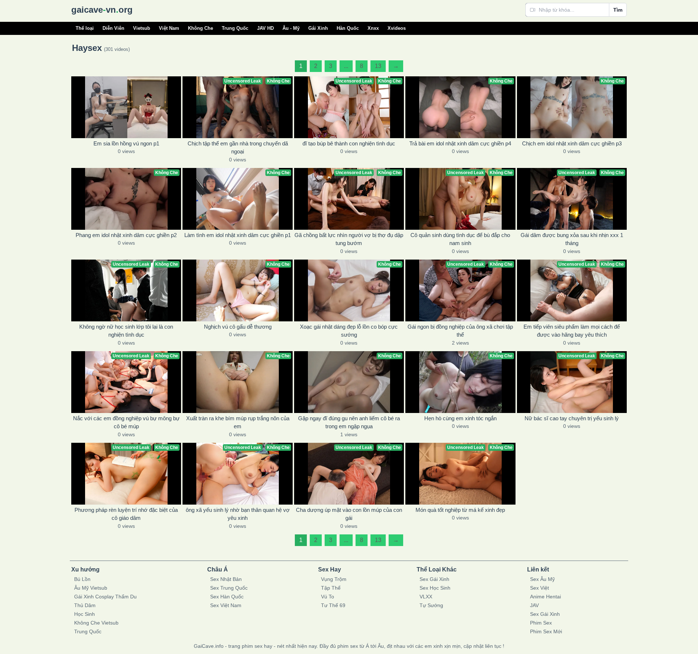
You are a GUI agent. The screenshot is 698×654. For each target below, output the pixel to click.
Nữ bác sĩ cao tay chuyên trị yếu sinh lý (572, 418)
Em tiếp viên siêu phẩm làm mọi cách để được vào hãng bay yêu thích (572, 331)
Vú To (327, 596)
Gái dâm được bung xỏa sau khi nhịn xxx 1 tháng (572, 239)
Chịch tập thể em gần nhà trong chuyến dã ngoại (238, 147)
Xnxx (373, 28)
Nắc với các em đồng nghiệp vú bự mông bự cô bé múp (126, 422)
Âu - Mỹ (291, 28)
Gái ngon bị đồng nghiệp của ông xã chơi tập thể (460, 331)
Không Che (200, 28)
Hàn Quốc (348, 28)
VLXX (426, 596)
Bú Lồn (82, 579)
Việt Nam (169, 28)
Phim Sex (541, 623)
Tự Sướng (431, 605)
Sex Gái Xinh (434, 579)
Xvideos (397, 28)
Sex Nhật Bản (226, 579)
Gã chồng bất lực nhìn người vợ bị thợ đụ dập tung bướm (348, 239)
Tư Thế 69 (333, 605)
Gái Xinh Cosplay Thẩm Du (105, 596)
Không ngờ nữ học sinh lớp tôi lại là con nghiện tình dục (126, 331)
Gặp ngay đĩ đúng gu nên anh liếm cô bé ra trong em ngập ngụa (349, 422)
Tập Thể (331, 588)
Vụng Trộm (333, 579)
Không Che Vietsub (96, 623)
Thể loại (85, 28)
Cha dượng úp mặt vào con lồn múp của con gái (349, 514)
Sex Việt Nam (225, 605)
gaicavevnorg (102, 10)
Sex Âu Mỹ (542, 579)
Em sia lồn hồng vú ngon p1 (126, 143)
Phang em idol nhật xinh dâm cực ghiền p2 (126, 235)
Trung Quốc (235, 28)
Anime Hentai (545, 596)
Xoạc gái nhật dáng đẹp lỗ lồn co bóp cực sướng (349, 331)
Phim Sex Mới (546, 631)
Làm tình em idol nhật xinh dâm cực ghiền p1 (237, 235)
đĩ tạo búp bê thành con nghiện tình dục (348, 143)
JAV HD (265, 28)
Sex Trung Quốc (229, 588)
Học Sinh (84, 614)
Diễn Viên (113, 28)
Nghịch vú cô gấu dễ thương (238, 327)
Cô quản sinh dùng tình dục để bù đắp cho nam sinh (460, 239)
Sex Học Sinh (435, 588)
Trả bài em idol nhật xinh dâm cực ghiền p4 (460, 143)
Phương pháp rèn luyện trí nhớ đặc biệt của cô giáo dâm (126, 514)
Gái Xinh (318, 28)
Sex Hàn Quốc (227, 596)
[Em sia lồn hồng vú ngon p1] (126, 107)
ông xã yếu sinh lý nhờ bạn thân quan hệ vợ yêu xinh (238, 514)
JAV (534, 605)
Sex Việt (539, 588)
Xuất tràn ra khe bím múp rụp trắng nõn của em (237, 422)
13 (378, 66)
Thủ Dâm (85, 605)
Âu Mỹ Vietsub (90, 588)
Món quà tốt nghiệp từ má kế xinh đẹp (460, 510)
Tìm (617, 10)
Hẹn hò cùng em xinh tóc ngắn (460, 418)
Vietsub (141, 28)
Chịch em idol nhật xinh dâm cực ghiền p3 (572, 143)
